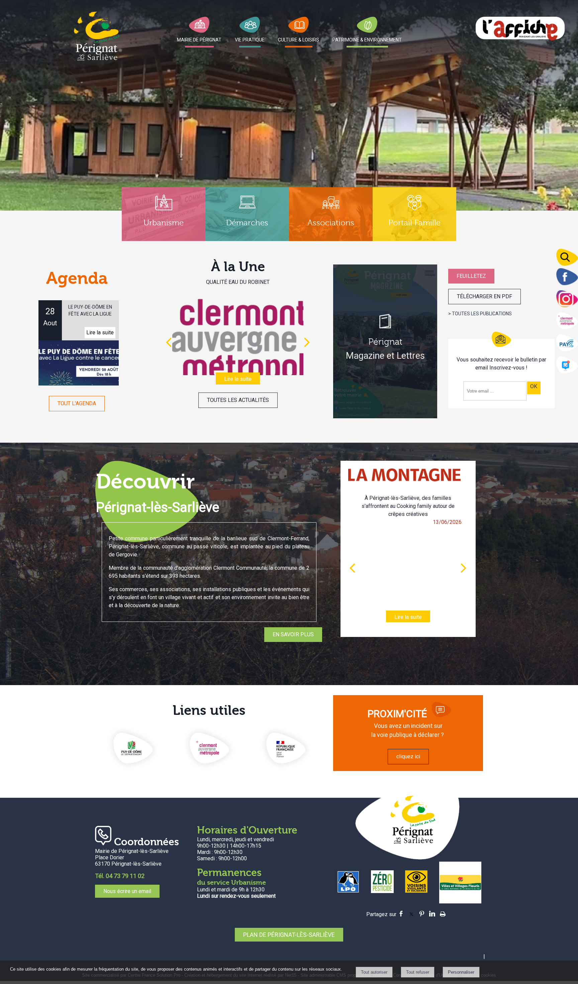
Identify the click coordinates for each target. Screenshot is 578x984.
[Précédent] (169, 342)
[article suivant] (464, 568)
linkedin (432, 912)
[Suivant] (307, 342)
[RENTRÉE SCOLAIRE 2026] (237, 333)
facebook (401, 912)
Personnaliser (461, 972)
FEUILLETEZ (471, 276)
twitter (411, 912)
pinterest (421, 912)
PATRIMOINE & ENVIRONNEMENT (367, 39)
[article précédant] (352, 568)
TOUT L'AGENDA (77, 403)
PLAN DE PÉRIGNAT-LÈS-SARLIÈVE (289, 934)
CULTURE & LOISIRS (298, 39)
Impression (443, 912)
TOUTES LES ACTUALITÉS (238, 400)
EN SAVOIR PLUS (293, 634)
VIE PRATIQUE (250, 39)
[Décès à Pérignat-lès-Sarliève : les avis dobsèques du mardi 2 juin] (408, 560)
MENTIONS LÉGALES (457, 956)
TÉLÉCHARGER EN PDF (484, 296)
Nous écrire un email (127, 891)
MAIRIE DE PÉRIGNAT (199, 39)
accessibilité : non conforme (397, 956)
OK (533, 386)
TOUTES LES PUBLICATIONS (482, 313)
